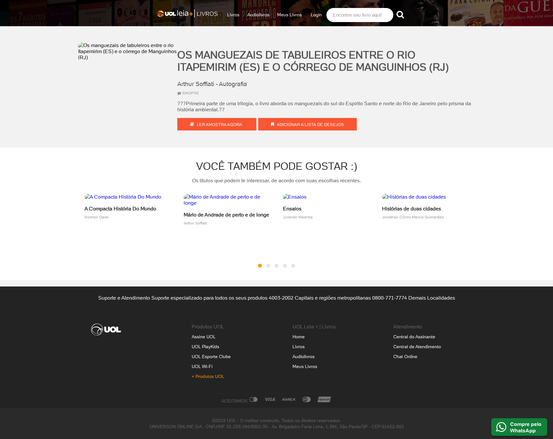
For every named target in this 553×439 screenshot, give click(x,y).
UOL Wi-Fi (202, 366)
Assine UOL (204, 336)
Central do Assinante (414, 336)
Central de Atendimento (417, 346)
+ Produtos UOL (208, 376)
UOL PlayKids (205, 346)
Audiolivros (258, 15)
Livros (233, 15)
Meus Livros (289, 15)
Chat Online (405, 356)
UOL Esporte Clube (211, 356)
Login (316, 15)
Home (299, 336)
